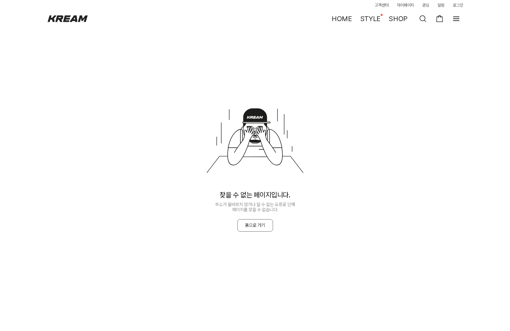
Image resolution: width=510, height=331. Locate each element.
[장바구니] (440, 19)
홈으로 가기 (255, 225)
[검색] (423, 19)
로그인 (458, 5)
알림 (440, 5)
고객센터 (382, 5)
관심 (425, 5)
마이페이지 (405, 5)
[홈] (67, 19)
